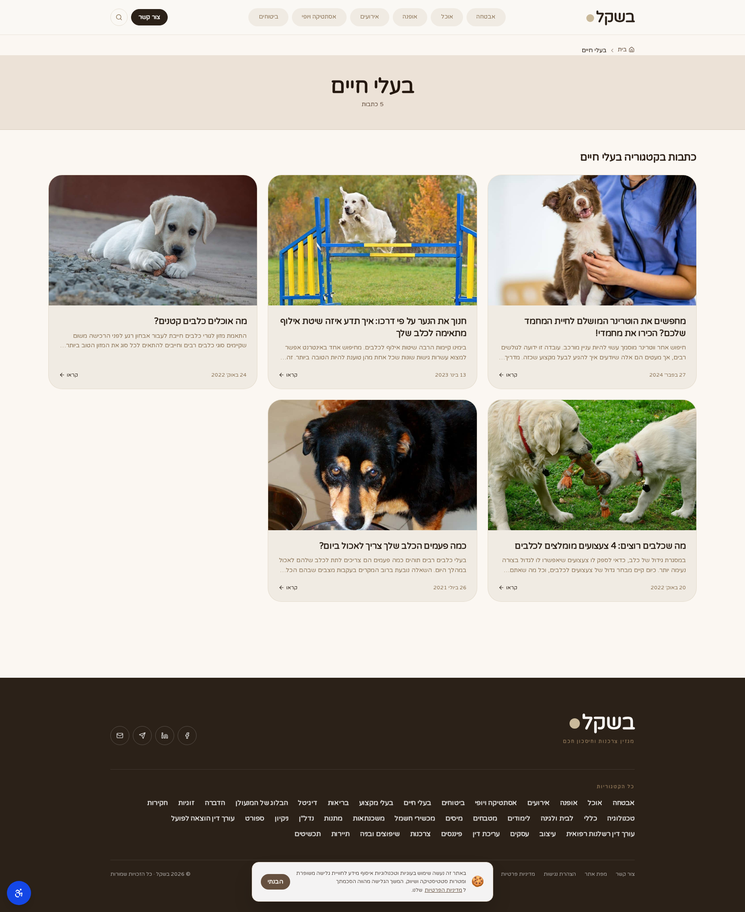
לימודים (518, 818)
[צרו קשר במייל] (119, 735)
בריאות (338, 803)
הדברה (215, 803)
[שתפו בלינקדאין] (164, 735)
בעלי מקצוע (376, 803)
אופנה (410, 16)
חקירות (157, 803)
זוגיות (186, 803)
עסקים (519, 834)
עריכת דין (486, 834)
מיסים (454, 818)
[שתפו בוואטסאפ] (142, 735)
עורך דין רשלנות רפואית (600, 834)
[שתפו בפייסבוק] (187, 735)
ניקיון (281, 818)
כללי (590, 818)
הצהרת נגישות (560, 874)
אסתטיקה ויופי (319, 16)
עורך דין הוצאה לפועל (203, 818)
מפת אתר (596, 874)
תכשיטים (307, 834)
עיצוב (547, 834)
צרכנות (420, 834)
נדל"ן (306, 818)
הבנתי (275, 881)
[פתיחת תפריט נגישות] (19, 893)
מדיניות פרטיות (518, 874)
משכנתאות (369, 818)
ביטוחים (269, 16)
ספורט (254, 818)
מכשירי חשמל (414, 818)
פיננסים (451, 834)
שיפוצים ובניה (380, 834)
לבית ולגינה (557, 818)
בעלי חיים (417, 803)
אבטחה (485, 16)
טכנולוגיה (621, 818)
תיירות (340, 834)
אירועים (369, 16)
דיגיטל (307, 803)
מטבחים (485, 818)
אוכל (447, 16)
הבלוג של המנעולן (261, 803)
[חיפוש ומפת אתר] (119, 17)
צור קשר (149, 17)
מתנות (333, 818)
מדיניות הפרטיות (443, 890)
